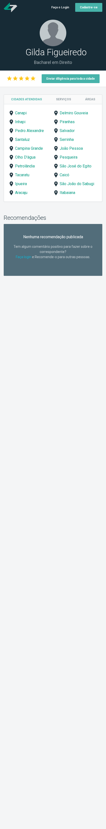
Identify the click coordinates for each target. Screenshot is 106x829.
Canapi (21, 113)
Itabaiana (67, 192)
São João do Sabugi (77, 183)
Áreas (90, 99)
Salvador (67, 130)
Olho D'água (25, 157)
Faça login (23, 257)
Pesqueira (68, 157)
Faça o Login (60, 7)
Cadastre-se (89, 7)
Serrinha (67, 139)
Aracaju (21, 192)
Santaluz (22, 139)
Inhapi (20, 121)
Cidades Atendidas (26, 99)
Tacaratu (22, 175)
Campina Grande (29, 148)
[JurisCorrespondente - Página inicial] (10, 7)
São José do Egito (75, 166)
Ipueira (21, 183)
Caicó (64, 175)
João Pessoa (71, 148)
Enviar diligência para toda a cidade (70, 78)
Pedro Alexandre (29, 130)
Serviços (63, 99)
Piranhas (67, 121)
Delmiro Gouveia (74, 113)
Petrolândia (25, 166)
